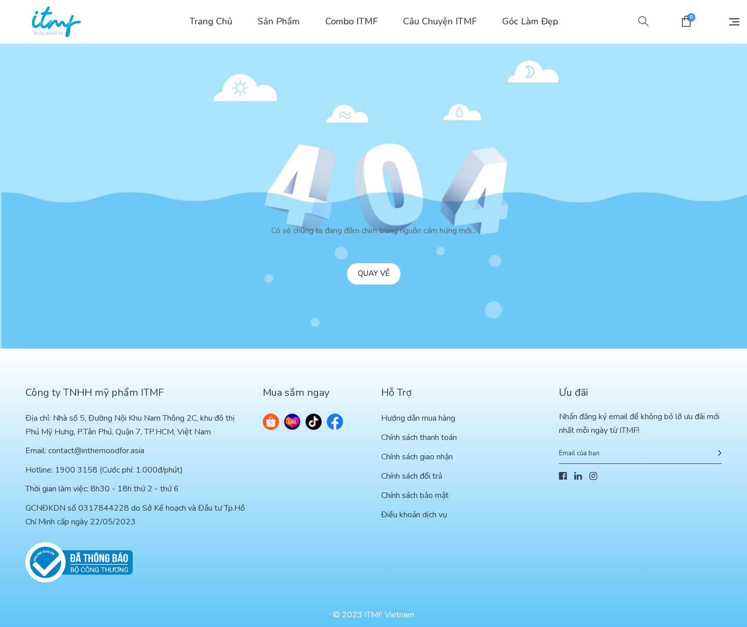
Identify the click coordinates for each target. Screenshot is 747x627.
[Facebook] (563, 476)
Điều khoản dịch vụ (414, 514)
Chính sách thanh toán (419, 437)
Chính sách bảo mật (415, 495)
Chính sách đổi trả (411, 476)
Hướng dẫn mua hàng (418, 418)
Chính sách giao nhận (417, 456)
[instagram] (593, 476)
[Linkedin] (578, 476)
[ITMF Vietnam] (56, 22)
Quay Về (374, 273)
